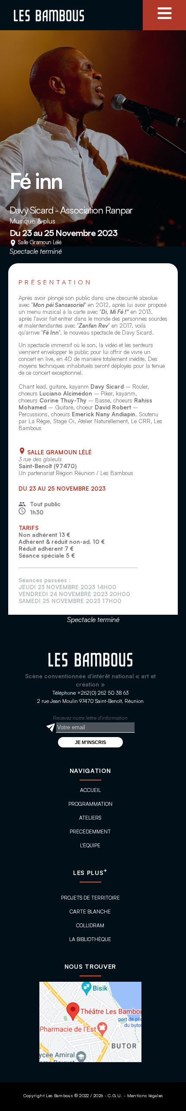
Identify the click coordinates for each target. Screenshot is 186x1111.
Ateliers (90, 817)
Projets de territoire (90, 897)
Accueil (90, 790)
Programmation (90, 804)
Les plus (90, 872)
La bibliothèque (90, 939)
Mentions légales (145, 1095)
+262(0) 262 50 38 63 (102, 693)
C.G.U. (115, 1095)
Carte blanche (90, 911)
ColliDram (90, 925)
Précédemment (90, 831)
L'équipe (90, 845)
